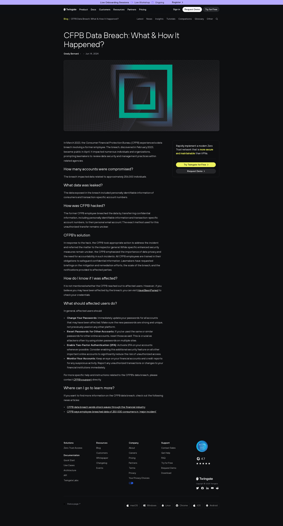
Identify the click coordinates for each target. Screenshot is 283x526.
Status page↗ (74, 504)
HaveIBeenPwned (147, 290)
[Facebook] (202, 488)
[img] (70, 9)
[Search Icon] (216, 18)
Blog (66, 19)
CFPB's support (82, 379)
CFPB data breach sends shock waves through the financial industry (106, 407)
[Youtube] (212, 488)
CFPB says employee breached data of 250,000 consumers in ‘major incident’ (112, 411)
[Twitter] (197, 488)
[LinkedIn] (207, 488)
